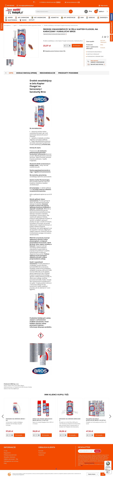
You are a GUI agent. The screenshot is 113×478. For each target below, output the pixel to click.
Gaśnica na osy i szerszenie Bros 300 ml (69, 419)
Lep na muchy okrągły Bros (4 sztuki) (16, 419)
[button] (110, 416)
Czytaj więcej (91, 474)
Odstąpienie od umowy (11, 461)
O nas (5, 451)
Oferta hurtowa (36, 422)
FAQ (5, 463)
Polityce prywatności (89, 463)
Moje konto (104, 5)
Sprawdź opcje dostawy (96, 64)
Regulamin (7, 453)
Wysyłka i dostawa (9, 457)
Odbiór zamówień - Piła (11, 459)
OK (103, 474)
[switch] (107, 472)
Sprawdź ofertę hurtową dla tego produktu (54, 34)
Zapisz (97, 451)
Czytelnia (41, 455)
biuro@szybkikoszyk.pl (26, 5)
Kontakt (40, 451)
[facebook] (56, 469)
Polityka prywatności (10, 455)
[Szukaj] (71, 11)
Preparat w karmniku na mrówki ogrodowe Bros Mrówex (95, 419)
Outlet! (31, 20)
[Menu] (110, 462)
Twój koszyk (42, 453)
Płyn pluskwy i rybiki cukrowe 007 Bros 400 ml (42, 419)
